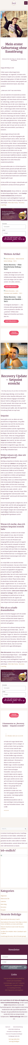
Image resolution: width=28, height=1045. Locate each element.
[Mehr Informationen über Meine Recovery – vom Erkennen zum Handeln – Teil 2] (14, 292)
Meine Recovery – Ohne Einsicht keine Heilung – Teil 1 (13, 267)
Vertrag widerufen (14, 1039)
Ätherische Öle (5, 59)
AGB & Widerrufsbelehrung (14, 1029)
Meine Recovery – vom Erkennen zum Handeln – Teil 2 (13, 299)
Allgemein (4, 896)
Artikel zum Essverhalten (14, 981)
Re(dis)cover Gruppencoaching (14, 985)
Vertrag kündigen (14, 1041)
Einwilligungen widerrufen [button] (14, 1036)
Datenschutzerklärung (18, 1027)
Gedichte (3, 901)
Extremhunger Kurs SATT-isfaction (14, 983)
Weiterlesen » (11, 286)
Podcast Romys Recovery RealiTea (14, 978)
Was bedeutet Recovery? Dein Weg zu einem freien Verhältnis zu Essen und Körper (14, 923)
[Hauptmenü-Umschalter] (26, 3)
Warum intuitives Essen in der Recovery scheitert (12, 928)
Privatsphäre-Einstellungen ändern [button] (14, 1031)
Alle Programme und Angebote (14, 990)
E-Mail (3, 230)
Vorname (4, 224)
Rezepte (3, 910)
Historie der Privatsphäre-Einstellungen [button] (14, 1034)
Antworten (6, 810)
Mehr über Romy (13, 203)
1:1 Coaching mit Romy (14, 988)
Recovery (9, 391)
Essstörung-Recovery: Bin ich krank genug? (13, 936)
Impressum (7, 1027)
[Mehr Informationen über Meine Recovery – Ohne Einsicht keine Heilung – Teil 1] (14, 260)
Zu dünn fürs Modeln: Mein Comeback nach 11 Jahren (13, 933)
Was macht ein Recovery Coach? (10, 919)
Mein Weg (11, 59)
